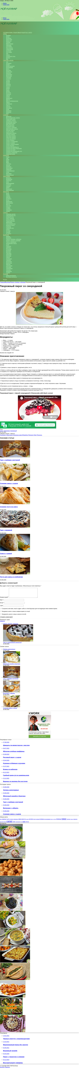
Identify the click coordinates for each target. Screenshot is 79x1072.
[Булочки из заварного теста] (11, 875)
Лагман (8, 42)
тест (21, 821)
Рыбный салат (10, 126)
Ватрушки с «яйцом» (9, 693)
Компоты (8, 166)
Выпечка (6, 235)
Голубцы (8, 78)
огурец (54, 819)
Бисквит (8, 251)
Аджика (8, 186)
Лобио (8, 96)
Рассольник (9, 48)
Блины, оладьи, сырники (13, 240)
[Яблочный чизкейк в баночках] (11, 662)
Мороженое (9, 203)
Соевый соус (10, 217)
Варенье (8, 177)
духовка (11, 819)
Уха (7, 53)
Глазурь (8, 270)
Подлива (8, 110)
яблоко (27, 821)
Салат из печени (11, 138)
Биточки (8, 70)
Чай (7, 158)
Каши (7, 90)
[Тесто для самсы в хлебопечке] (15, 574)
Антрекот (8, 63)
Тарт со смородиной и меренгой (12, 642)
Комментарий (4, 597)
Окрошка (8, 45)
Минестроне (9, 43)
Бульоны (8, 38)
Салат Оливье (10, 140)
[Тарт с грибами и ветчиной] (15, 457)
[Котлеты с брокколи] (11, 1014)
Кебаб (8, 91)
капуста (23, 819)
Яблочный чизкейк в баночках (11, 664)
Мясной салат (10, 124)
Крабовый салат (11, 123)
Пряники (8, 256)
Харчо (8, 55)
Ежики (8, 83)
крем (34, 819)
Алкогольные (10, 175)
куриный (38, 819)
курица (42, 819)
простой (1, 821)
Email (2, 602)
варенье (4, 819)
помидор (75, 819)
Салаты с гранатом (11, 152)
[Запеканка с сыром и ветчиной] (15, 962)
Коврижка (9, 271)
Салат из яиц (10, 131)
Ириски (8, 197)
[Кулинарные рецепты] (9, 15)
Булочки (8, 250)
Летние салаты (10, 130)
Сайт (1, 605)
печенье (58, 819)
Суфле (8, 272)
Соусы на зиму (10, 219)
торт (23, 821)
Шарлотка (9, 263)
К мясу (8, 229)
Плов (7, 109)
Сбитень (8, 163)
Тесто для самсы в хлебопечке (11, 577)
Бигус (7, 69)
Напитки (6, 155)
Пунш (7, 157)
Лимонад (8, 169)
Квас (7, 161)
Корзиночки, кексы (11, 243)
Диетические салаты (12, 129)
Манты (8, 99)
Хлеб (7, 244)
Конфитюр (9, 179)
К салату (8, 233)
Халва (8, 211)
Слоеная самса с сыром (9, 483)
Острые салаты (10, 134)
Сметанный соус (11, 215)
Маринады (9, 222)
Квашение (9, 189)
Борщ (7, 36)
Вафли (8, 236)
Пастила (8, 205)
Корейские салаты (11, 122)
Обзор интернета (11, 275)
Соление (8, 184)
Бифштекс (9, 71)
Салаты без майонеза (12, 147)
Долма (8, 81)
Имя (1, 600)
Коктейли (8, 173)
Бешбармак (9, 67)
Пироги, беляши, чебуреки (13, 239)
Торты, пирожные (11, 242)
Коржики (8, 237)
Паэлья (8, 106)
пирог (1, 430)
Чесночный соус (11, 224)
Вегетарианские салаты (13, 117)
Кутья (7, 200)
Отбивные (9, 103)
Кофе (7, 159)
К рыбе (8, 232)
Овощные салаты (11, 133)
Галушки (8, 77)
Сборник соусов (10, 214)
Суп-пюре (9, 52)
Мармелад (9, 201)
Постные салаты (11, 136)
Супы (5, 34)
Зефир (8, 196)
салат (9, 821)
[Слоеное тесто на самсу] (15, 503)
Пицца (8, 257)
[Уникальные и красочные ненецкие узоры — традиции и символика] (11, 892)
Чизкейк (8, 260)
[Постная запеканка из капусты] (15, 945)
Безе (7, 193)
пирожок (68, 819)
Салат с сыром (10, 143)
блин (1, 819)
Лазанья (8, 94)
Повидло (8, 180)
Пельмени (9, 108)
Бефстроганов (10, 66)
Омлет (8, 102)
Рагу (7, 113)
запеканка (15, 819)
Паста (8, 105)
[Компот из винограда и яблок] (11, 910)
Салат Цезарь (10, 145)
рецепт (4, 821)
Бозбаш (8, 35)
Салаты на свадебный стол (14, 151)
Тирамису (9, 210)
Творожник (9, 268)
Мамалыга (9, 98)
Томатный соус (10, 221)
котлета (31, 819)
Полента (8, 112)
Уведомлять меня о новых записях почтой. (14, 614)
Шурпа (8, 57)
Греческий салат (11, 119)
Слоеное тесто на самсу (9, 507)
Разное (5, 274)
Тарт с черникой (6, 530)
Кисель (8, 165)
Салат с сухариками (12, 141)
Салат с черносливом (12, 144)
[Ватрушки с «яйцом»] (11, 692)
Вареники (9, 76)
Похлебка (9, 46)
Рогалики (8, 249)
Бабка (8, 64)
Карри (8, 88)
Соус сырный (10, 218)
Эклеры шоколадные (9, 649)
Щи (7, 59)
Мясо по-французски (12, 101)
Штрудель (9, 261)
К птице (8, 230)
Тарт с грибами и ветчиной (10, 460)
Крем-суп (8, 41)
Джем (7, 187)
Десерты (6, 191)
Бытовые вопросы (11, 277)
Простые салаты (11, 137)
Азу (7, 62)
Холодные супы (10, 56)
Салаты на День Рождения (14, 148)
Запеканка (9, 265)
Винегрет (8, 116)
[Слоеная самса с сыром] (15, 480)
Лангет (8, 95)
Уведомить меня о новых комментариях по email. (16, 611)
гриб (8, 819)
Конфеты (8, 198)
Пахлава (8, 253)
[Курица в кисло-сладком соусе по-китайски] (12, 997)
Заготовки (6, 176)
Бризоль (8, 73)
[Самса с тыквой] (15, 550)
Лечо (7, 182)
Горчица (8, 226)
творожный (13, 430)
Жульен (8, 85)
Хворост (8, 247)
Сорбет (8, 208)
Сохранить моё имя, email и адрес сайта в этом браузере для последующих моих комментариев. (29, 608)
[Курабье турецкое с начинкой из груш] (15, 979)
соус (14, 821)
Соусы (5, 212)
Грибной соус (10, 228)
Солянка (8, 50)
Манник (8, 264)
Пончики (8, 267)
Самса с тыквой (6, 553)
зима (19, 819)
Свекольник (9, 49)
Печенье (8, 246)
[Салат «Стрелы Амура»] (11, 840)
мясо (52, 819)
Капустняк (9, 39)
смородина (7, 430)
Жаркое (8, 84)
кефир (27, 819)
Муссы (8, 204)
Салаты (5, 115)
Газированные (10, 170)
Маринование (10, 183)
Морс (7, 162)
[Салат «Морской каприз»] (12, 858)
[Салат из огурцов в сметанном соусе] (12, 1031)
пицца (72, 819)
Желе (7, 194)
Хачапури (9, 258)
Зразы (8, 87)
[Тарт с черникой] (15, 527)
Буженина (9, 74)
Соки (7, 172)
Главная (2, 282)
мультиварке (47, 819)
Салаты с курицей (11, 127)
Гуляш (8, 80)
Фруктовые (9, 168)
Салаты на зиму (10, 150)
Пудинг (8, 207)
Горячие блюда (8, 60)
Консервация (10, 190)
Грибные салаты (11, 120)
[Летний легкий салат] (12, 927)
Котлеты (8, 92)
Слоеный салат (10, 154)
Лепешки (8, 254)
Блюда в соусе (10, 225)
